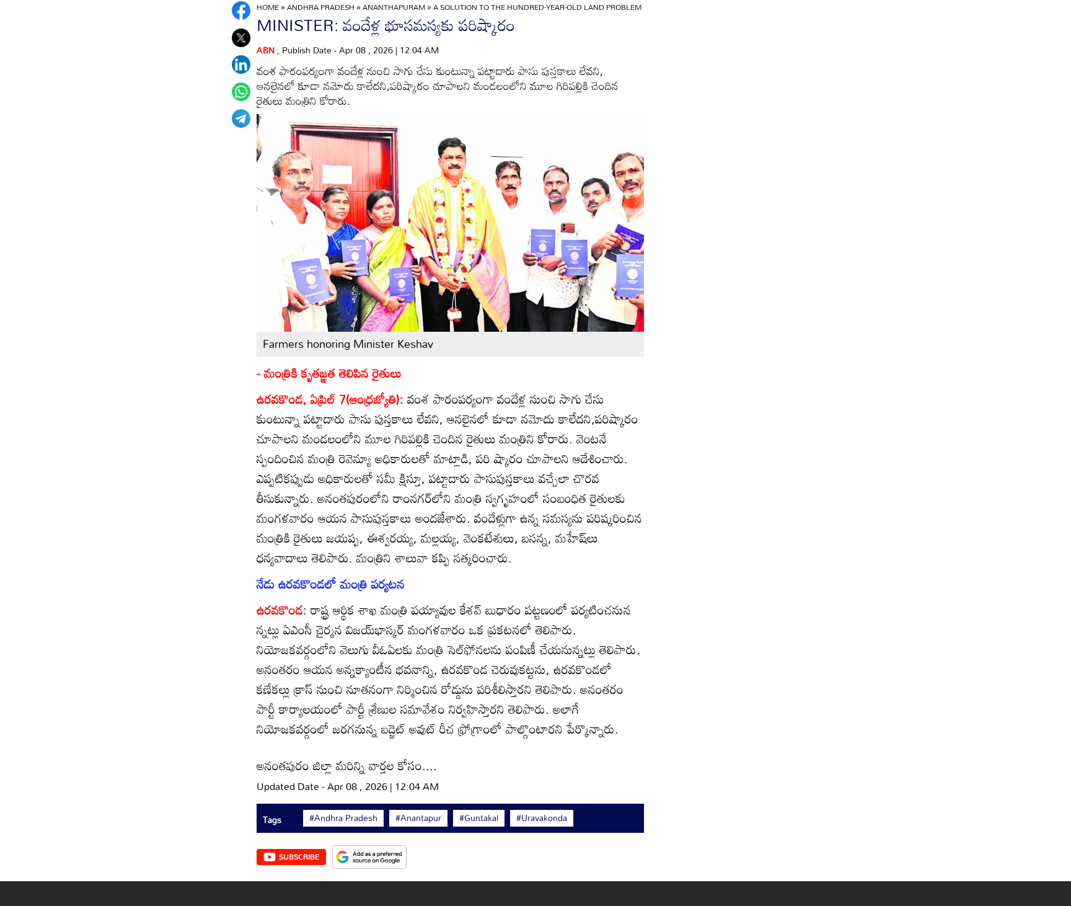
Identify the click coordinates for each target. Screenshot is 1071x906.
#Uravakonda (541, 818)
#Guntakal (478, 818)
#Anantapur (418, 818)
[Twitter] (241, 38)
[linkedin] (241, 64)
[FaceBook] (241, 10)
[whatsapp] (241, 91)
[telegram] (241, 118)
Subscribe (299, 856)
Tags (272, 819)
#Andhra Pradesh (343, 818)
